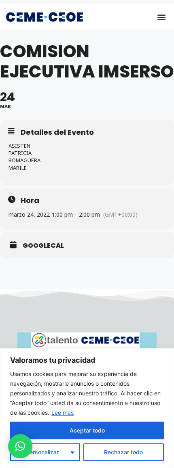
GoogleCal (43, 245)
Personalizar (42, 452)
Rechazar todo (123, 452)
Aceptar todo (87, 430)
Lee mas (62, 412)
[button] (161, 16)
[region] (87, 408)
